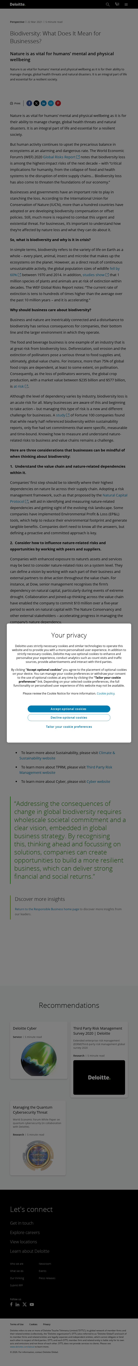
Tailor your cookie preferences (69, 727)
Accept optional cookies (69, 709)
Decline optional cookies (69, 718)
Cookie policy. (106, 693)
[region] (69, 683)
